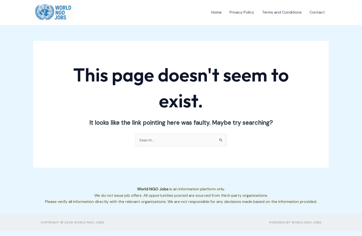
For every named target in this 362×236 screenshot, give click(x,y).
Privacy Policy (242, 12)
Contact (317, 12)
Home (216, 12)
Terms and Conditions (282, 12)
